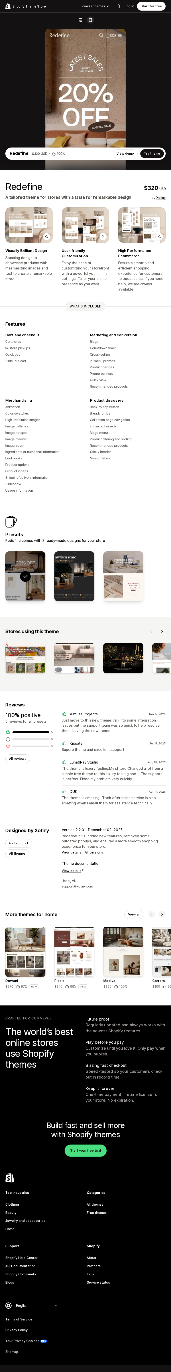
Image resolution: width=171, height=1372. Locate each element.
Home (9, 1229)
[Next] (162, 631)
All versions (94, 852)
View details (71, 852)
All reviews (17, 758)
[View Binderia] (123, 576)
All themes (17, 853)
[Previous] (151, 631)
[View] (25, 659)
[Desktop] (80, 20)
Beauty (10, 1212)
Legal (91, 1274)
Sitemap (11, 1352)
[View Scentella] (74, 576)
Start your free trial (85, 1150)
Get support (18, 843)
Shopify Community (20, 1274)
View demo (125, 153)
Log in (129, 6)
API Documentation (20, 1266)
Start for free (151, 6)
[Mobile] (90, 20)
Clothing (12, 1204)
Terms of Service (18, 1319)
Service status (98, 1282)
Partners (94, 1266)
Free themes (97, 1212)
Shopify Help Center (21, 1258)
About (91, 1258)
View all (134, 914)
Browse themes (93, 6)
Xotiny (161, 197)
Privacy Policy (16, 1330)
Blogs (9, 1282)
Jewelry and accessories (25, 1220)
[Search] (118, 6)
